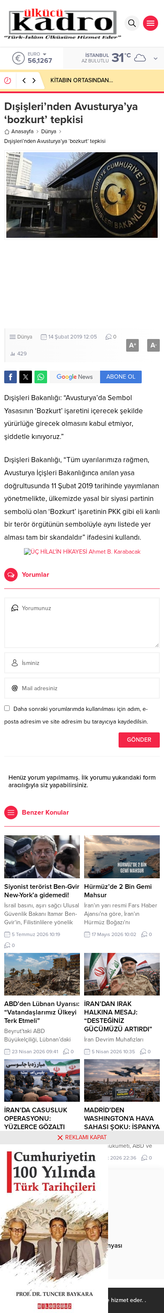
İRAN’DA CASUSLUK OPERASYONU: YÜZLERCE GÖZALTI (35, 1118)
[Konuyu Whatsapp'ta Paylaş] (40, 377)
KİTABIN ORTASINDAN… (81, 80)
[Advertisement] (82, 284)
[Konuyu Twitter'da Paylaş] (25, 377)
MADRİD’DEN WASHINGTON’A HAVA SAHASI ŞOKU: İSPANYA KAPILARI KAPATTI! (122, 1123)
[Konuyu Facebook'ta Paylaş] (10, 377)
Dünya (48, 131)
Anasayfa (22, 131)
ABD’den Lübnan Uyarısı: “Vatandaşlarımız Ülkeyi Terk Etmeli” (41, 1012)
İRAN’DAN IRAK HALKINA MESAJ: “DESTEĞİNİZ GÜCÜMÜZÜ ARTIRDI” (118, 1016)
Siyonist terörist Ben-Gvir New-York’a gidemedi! (41, 891)
